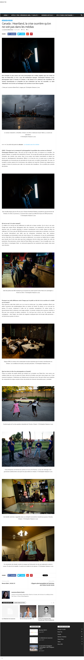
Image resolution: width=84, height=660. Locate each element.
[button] (81, 15)
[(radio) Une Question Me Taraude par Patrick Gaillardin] (46, 611)
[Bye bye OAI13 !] (34, 632)
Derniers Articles (47, 15)
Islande (59, 634)
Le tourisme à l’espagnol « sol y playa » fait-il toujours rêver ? (46, 647)
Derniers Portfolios (62, 636)
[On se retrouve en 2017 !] (28, 611)
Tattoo (59, 641)
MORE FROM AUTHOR (19, 602)
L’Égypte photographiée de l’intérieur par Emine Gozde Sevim (42, 584)
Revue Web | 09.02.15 (8, 583)
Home (3, 18)
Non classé (4, 20)
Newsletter (3, 2)
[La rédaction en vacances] (10, 611)
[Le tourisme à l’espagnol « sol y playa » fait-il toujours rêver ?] (34, 648)
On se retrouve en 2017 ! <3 (27, 618)
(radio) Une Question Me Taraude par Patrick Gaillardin (46, 619)
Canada (10, 20)
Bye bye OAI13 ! (43, 630)
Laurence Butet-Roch (8, 29)
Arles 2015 (60, 644)
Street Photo (61, 639)
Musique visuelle (62, 629)
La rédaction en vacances (8, 618)
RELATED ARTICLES (7, 602)
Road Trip (60, 631)
